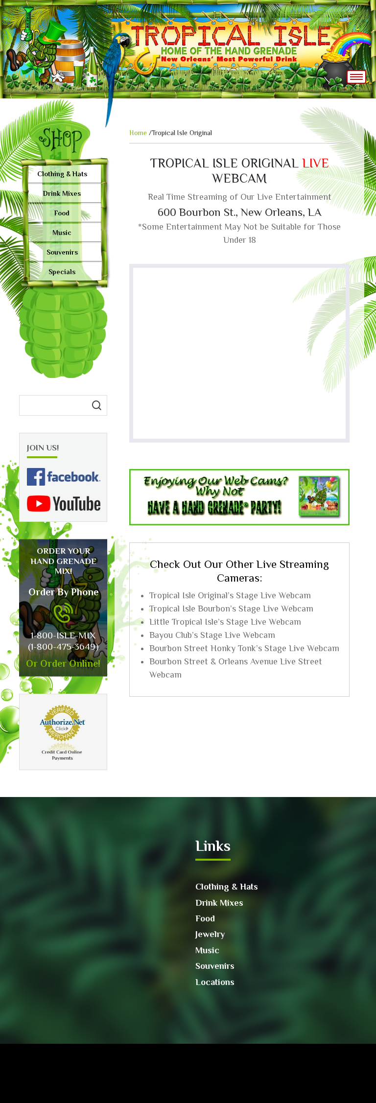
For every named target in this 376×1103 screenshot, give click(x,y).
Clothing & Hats (62, 174)
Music (61, 232)
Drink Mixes (62, 193)
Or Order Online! (63, 663)
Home (138, 133)
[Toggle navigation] (356, 77)
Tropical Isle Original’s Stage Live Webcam (230, 595)
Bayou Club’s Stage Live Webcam (212, 635)
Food (62, 213)
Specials (61, 272)
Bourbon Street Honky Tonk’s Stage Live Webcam (244, 648)
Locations (215, 982)
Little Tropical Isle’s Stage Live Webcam (225, 622)
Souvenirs (62, 252)
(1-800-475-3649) (63, 646)
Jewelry (210, 934)
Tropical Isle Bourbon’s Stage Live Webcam (231, 608)
